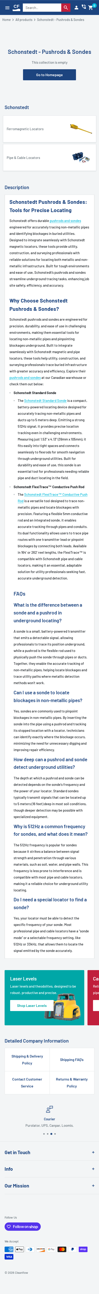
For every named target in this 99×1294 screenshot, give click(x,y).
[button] (90, 7)
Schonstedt (17, 107)
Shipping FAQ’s (72, 1059)
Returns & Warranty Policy (72, 1082)
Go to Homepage (49, 74)
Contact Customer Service (27, 1082)
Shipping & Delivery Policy (27, 1059)
